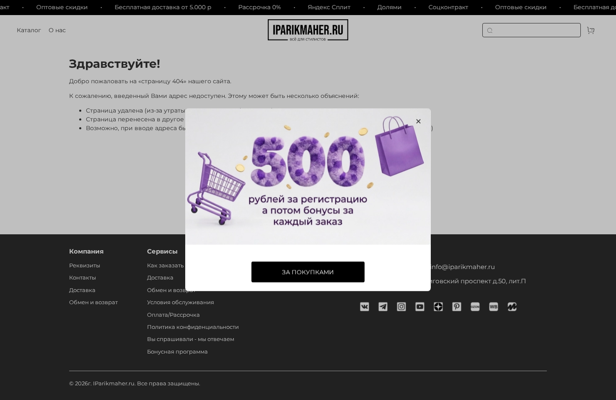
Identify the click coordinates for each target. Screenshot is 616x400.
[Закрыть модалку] (418, 121)
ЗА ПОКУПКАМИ (308, 272)
